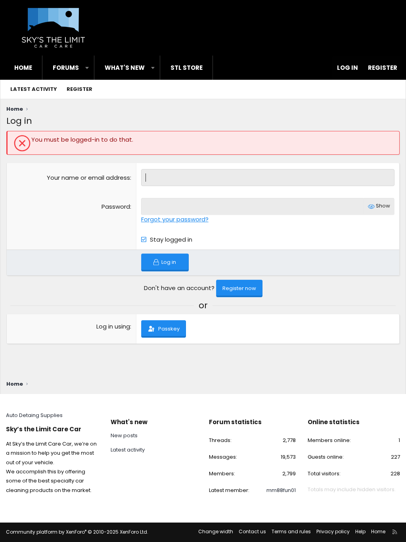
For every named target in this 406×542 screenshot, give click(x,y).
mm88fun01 (281, 490)
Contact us (252, 531)
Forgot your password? (175, 219)
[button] (87, 68)
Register (79, 89)
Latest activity (33, 89)
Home (23, 67)
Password (116, 206)
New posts (124, 435)
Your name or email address (88, 177)
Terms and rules (291, 531)
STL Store (186, 67)
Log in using (113, 326)
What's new (125, 67)
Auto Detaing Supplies (34, 415)
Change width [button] (215, 531)
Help (360, 531)
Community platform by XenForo (77, 532)
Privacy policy (333, 531)
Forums (66, 67)
